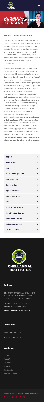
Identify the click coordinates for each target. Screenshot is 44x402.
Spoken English (12, 179)
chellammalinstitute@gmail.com (17, 310)
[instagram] (24, 396)
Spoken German (13, 196)
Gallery (7, 366)
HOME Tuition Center (15, 213)
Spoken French (12, 190)
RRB (7, 168)
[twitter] (20, 396)
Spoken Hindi (11, 185)
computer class (10, 374)
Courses (7, 362)
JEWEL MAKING (12, 230)
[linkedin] (12, 396)
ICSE (8, 202)
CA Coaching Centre (15, 174)
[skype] (16, 396)
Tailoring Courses (14, 224)
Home (6, 355)
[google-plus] (8, 396)
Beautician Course (14, 218)
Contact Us (8, 370)
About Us (7, 359)
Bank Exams (11, 162)
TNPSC (9, 157)
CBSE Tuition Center (14, 207)
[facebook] (4, 396)
